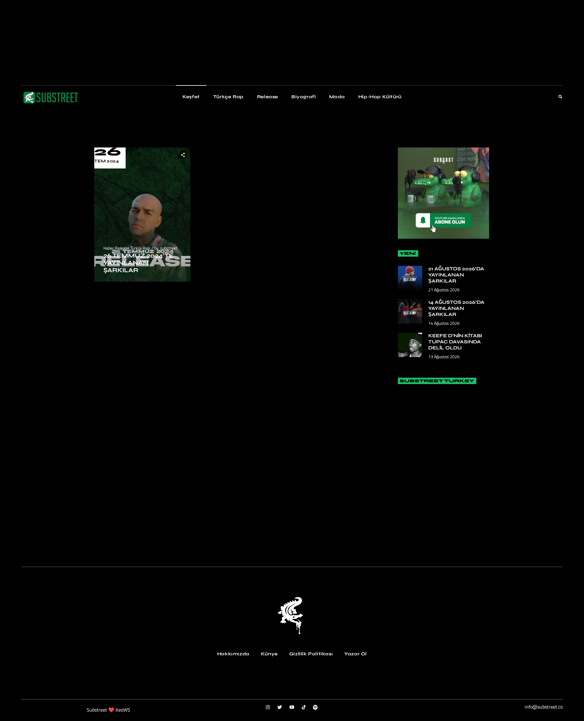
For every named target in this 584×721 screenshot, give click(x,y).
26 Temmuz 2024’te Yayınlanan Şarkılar (138, 263)
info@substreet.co (544, 706)
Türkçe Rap (140, 248)
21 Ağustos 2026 (444, 289)
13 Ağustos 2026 (444, 356)
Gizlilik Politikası (311, 654)
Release (122, 248)
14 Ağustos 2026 (444, 323)
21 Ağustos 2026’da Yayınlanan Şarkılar (456, 275)
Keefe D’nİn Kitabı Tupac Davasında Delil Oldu (455, 342)
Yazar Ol (355, 654)
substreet (168, 248)
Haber (108, 248)
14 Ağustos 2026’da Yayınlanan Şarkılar (456, 308)
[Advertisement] (182, 42)
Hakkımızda (233, 654)
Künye (269, 654)
